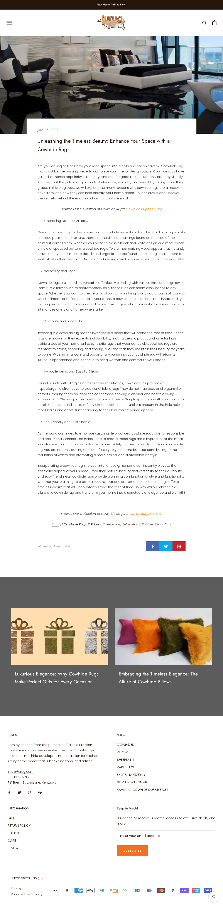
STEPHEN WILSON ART (133, 782)
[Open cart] (214, 22)
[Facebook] (9, 792)
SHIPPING (14, 833)
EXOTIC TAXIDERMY (131, 774)
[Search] (204, 22)
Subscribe (132, 851)
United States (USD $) (25, 878)
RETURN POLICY (19, 825)
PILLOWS (123, 752)
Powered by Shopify (26, 894)
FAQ (11, 818)
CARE (12, 840)
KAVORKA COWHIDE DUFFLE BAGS (142, 789)
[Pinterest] (40, 792)
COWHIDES (125, 744)
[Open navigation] (9, 23)
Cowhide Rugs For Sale (144, 209)
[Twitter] (19, 792)
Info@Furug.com (21, 771)
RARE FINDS (125, 767)
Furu (55, 524)
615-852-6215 (18, 777)
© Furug (16, 888)
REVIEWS (14, 848)
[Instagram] (29, 792)
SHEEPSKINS (125, 759)
